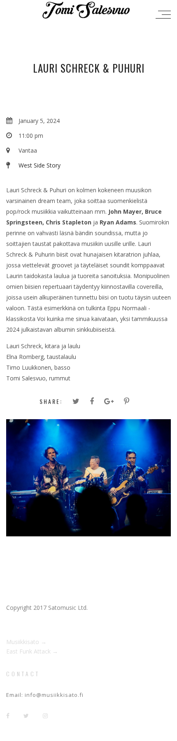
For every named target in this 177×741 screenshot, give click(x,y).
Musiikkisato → (26, 642)
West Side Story (40, 165)
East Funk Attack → (32, 651)
